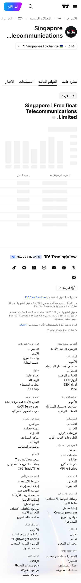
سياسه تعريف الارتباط (25, 495)
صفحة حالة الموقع (28, 517)
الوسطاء (34, 380)
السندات (72, 371)
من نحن (34, 424)
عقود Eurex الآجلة (28, 406)
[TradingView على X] (74, 267)
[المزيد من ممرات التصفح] (59, 18)
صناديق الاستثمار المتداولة (61, 366)
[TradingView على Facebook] (64, 267)
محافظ (72, 450)
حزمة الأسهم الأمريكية (25, 411)
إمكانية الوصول (30, 499)
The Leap (32, 389)
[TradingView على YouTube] (54, 267)
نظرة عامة (32, 375)
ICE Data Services (35, 297)
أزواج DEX (70, 384)
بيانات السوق (31, 358)
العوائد (73, 428)
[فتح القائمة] (75, 6)
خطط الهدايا (31, 362)
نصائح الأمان (31, 504)
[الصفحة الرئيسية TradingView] (65, 7)
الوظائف (34, 442)
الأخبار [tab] (10, 81)
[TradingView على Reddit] (74, 277)
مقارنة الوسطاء (29, 384)
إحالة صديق (70, 508)
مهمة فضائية (31, 428)
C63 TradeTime (28, 468)
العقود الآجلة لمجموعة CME (22, 402)
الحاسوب (71, 486)
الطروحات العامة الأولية (62, 437)
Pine (74, 389)
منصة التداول (31, 548)
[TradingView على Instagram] (44, 267)
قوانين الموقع (69, 517)
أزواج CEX (70, 380)
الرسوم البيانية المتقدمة (24, 543)
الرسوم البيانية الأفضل (63, 349)
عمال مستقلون (68, 565)
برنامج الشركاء (30, 570)
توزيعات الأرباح (68, 433)
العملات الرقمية (67, 375)
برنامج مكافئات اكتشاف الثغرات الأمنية (24, 510)
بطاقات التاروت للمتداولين (23, 464)
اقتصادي (72, 424)
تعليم (74, 539)
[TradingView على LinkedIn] (34, 267)
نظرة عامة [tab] (69, 81)
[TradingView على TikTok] (14, 267)
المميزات (33, 349)
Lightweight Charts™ (25, 539)
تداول (73, 534)
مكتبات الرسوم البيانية (25, 534)
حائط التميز (70, 503)
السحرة (72, 561)
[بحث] (31, 6)
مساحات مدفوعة (66, 570)
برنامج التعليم (31, 574)
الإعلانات (34, 561)
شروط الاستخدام (28, 481)
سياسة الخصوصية (28, 490)
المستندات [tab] (26, 81)
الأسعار (34, 353)
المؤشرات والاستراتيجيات (61, 556)
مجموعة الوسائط (28, 446)
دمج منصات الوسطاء (26, 565)
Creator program (65, 512)
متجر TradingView (27, 459)
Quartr (23, 324)
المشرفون (70, 521)
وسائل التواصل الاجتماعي (61, 498)
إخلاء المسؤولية (29, 486)
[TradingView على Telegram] (24, 267)
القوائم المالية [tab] (47, 81)
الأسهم (73, 361)
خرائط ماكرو (69, 464)
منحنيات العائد (68, 455)
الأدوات (34, 529)
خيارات (72, 459)
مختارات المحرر (67, 543)
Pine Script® (68, 468)
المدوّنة (34, 433)
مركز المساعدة (29, 437)
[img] (23, 46)
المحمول (71, 481)
